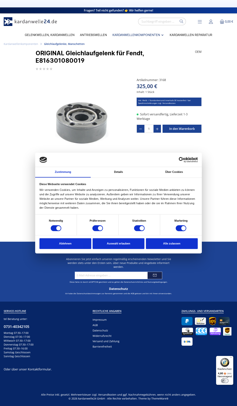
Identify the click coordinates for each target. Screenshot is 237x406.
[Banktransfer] (187, 341)
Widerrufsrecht (102, 336)
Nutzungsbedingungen (157, 282)
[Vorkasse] (200, 321)
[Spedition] (187, 331)
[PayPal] (187, 321)
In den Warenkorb (182, 129)
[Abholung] (215, 331)
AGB (132, 293)
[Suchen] (181, 21)
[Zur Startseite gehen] (31, 21)
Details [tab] (118, 172)
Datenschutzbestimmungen (89, 293)
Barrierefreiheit (102, 346)
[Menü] (231, 358)
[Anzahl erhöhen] (157, 129)
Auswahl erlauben (118, 243)
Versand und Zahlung (106, 341)
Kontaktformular (39, 369)
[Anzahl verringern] (140, 129)
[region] (82, 117)
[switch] (97, 228)
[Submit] (154, 275)
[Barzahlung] (201, 331)
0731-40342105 (16, 326)
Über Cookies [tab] (174, 172)
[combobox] (157, 21)
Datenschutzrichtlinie (133, 282)
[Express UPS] (227, 331)
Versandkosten (107, 394)
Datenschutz (100, 330)
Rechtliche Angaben (107, 311)
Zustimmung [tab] (63, 172)
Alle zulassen (171, 243)
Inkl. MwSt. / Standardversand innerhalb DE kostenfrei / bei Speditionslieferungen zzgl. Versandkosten (164, 101)
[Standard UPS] (212, 321)
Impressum (100, 319)
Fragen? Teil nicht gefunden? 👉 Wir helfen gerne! (118, 10)
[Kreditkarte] (224, 321)
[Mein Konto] (211, 21)
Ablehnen (65, 243)
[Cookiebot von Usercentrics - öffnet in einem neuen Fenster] (181, 159)
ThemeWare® (159, 398)
